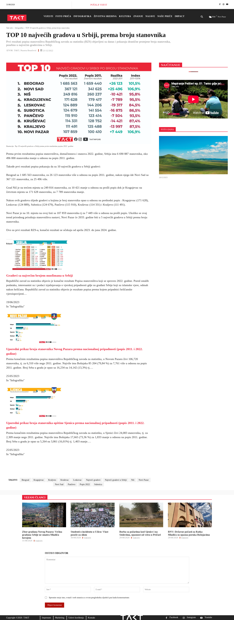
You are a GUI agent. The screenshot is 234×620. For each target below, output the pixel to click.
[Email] (31, 57)
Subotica (98, 484)
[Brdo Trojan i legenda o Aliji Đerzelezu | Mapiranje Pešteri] (193, 155)
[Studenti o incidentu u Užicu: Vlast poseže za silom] (93, 515)
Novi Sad (59, 484)
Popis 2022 (85, 484)
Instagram (191, 617)
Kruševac (64, 480)
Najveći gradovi (93, 480)
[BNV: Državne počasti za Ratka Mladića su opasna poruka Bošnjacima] (190, 515)
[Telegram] (38, 57)
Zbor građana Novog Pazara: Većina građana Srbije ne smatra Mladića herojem (42, 534)
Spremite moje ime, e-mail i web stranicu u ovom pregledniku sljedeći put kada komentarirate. (89, 597)
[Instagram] (223, 4)
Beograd (25, 480)
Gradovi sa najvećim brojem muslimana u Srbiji (39, 275)
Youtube (208, 617)
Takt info (9, 28)
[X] (17, 57)
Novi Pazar (144, 480)
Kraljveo (52, 480)
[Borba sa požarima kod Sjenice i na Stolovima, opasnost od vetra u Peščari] (141, 515)
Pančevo (71, 484)
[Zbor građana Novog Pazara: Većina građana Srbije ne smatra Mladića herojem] (44, 515)
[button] (202, 17)
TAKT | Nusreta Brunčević (25, 50)
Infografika (19, 28)
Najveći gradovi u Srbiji (116, 480)
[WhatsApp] (24, 57)
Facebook (174, 617)
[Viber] (46, 57)
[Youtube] (227, 4)
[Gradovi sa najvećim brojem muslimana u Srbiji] (40, 270)
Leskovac (77, 480)
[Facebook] (220, 4)
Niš (132, 480)
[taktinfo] (16, 18)
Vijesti (38, 541)
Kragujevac (39, 480)
